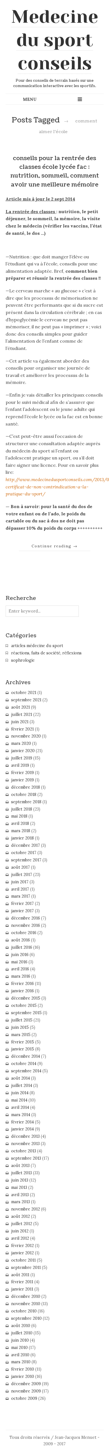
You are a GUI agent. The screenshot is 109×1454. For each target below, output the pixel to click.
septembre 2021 (26, 699)
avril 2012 (20, 1238)
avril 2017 (20, 889)
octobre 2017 (23, 852)
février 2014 (22, 1122)
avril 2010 (20, 1354)
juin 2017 (20, 881)
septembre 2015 (26, 1012)
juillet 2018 (21, 809)
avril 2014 (20, 1107)
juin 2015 (20, 1027)
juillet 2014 (21, 1085)
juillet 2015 (21, 1020)
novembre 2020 (26, 736)
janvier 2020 (23, 750)
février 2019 (22, 772)
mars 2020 (21, 743)
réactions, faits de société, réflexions (46, 653)
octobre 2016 (23, 932)
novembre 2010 (25, 1303)
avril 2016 (20, 968)
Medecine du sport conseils (54, 40)
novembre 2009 (26, 1391)
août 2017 (20, 867)
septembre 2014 (26, 1070)
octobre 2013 (23, 1150)
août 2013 (20, 1165)
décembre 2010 (25, 1296)
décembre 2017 (25, 845)
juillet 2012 (21, 1223)
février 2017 (22, 903)
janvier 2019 (22, 779)
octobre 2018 (23, 794)
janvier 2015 (22, 1049)
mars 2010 (20, 1361)
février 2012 (22, 1245)
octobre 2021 (23, 692)
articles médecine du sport (37, 645)
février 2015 (22, 1042)
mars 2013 (20, 1201)
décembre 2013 (25, 1136)
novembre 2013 (25, 1143)
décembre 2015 (25, 998)
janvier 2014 (22, 1129)
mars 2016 (20, 976)
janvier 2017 (22, 910)
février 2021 (22, 729)
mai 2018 (19, 816)
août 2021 (20, 707)
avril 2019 (20, 765)
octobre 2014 (23, 1063)
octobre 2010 (24, 1311)
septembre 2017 (26, 860)
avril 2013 (20, 1194)
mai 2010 (19, 1347)
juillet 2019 (21, 758)
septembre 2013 (26, 1158)
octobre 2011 (23, 1260)
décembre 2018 (25, 787)
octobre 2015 (24, 1005)
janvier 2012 (22, 1252)
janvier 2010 (22, 1376)
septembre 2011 (26, 1267)
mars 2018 (20, 830)
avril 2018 (20, 823)
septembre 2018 (26, 801)
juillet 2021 (21, 714)
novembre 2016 (25, 925)
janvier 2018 (22, 838)
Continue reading (55, 546)
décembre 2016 (25, 918)
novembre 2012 (25, 1209)
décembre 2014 (25, 1056)
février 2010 (22, 1369)
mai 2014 (19, 1100)
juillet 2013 (21, 1172)
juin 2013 (19, 1180)
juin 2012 (20, 1231)
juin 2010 (20, 1340)
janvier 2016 (22, 990)
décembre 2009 (26, 1383)
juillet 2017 (21, 874)
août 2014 (20, 1078)
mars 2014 (20, 1114)
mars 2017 (20, 896)
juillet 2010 (21, 1332)
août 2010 (20, 1325)
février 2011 (22, 1281)
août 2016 (20, 940)
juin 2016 (20, 954)
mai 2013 (19, 1187)
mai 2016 (19, 961)
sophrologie (23, 660)
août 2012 (20, 1216)
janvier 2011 (22, 1289)
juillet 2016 (21, 947)
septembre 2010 (26, 1318)
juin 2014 (20, 1092)
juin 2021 (20, 721)
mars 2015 (20, 1034)
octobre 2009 (24, 1398)
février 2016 (22, 983)
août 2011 (20, 1274)
